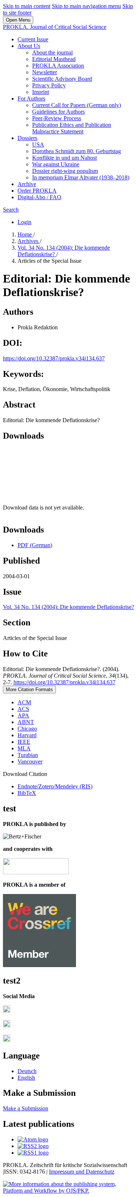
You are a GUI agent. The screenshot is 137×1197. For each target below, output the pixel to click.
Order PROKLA (37, 190)
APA (23, 715)
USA (38, 144)
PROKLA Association (58, 65)
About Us (29, 46)
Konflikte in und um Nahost (64, 158)
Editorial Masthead (54, 59)
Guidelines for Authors (58, 112)
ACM (24, 702)
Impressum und (67, 1171)
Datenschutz (100, 1171)
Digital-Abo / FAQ (39, 197)
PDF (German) (35, 545)
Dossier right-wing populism (65, 171)
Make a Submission (25, 1108)
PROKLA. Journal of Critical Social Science (54, 27)
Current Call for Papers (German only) (76, 105)
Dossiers (27, 138)
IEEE (24, 742)
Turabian (28, 755)
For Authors (31, 98)
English (26, 1078)
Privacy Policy (49, 85)
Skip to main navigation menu (86, 6)
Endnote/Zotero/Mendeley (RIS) (55, 786)
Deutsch (27, 1071)
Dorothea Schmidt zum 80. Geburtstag (76, 151)
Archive (27, 184)
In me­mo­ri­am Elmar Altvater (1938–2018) (80, 177)
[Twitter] (6, 1025)
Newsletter (44, 72)
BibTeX (27, 793)
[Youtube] (6, 1040)
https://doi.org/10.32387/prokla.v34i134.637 (54, 358)
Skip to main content (26, 6)
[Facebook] (6, 1011)
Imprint (40, 92)
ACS (23, 709)
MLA (24, 748)
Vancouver (30, 761)
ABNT (26, 722)
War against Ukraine (55, 164)
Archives (29, 241)
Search (11, 210)
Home (25, 234)
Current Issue (33, 39)
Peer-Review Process (56, 118)
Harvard (27, 735)
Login (24, 222)
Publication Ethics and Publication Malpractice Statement (71, 128)
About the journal (52, 52)
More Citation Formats (29, 689)
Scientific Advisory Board (62, 79)
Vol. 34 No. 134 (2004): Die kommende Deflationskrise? (68, 607)
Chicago (27, 729)
